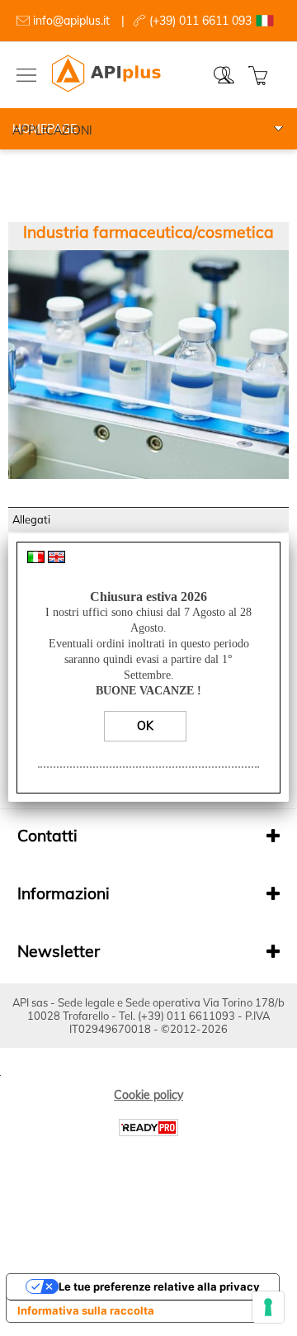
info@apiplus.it (71, 20)
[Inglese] (56, 559)
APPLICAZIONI (52, 130)
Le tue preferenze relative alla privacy (159, 1286)
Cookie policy (148, 1094)
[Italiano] (36, 559)
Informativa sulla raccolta (85, 1310)
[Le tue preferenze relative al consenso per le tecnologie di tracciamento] (268, 1307)
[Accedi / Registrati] (228, 75)
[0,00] (260, 75)
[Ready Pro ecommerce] (148, 1127)
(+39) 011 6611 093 (200, 20)
